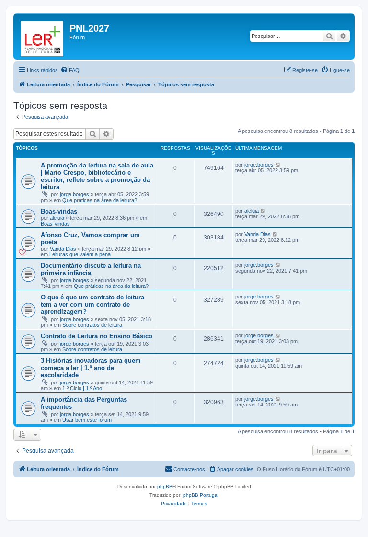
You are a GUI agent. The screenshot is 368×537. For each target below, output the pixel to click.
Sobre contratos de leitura (92, 325)
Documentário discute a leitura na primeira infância (91, 269)
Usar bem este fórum (87, 420)
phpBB (164, 486)
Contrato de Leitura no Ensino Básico (96, 336)
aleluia (57, 218)
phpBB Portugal (200, 495)
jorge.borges (74, 194)
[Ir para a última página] (278, 164)
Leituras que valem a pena (80, 254)
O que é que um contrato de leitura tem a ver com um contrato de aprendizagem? (92, 304)
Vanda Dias (63, 248)
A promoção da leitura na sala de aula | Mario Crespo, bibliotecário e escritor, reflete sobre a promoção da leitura (97, 176)
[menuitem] (70, 70)
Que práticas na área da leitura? (99, 200)
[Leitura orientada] (42, 36)
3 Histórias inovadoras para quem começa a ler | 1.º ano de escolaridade (91, 368)
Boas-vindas (59, 211)
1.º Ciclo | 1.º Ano (82, 388)
